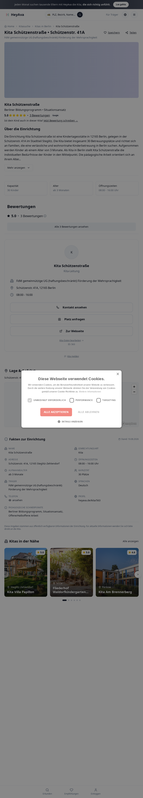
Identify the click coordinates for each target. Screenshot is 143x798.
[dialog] (71, 399)
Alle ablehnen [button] (88, 412)
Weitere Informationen (90, 391)
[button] (71, 421)
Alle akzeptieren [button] (56, 412)
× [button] (117, 374)
